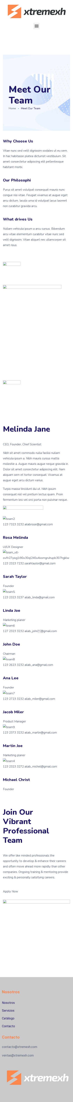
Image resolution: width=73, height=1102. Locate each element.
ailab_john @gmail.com (40, 631)
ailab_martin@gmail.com (40, 733)
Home (12, 108)
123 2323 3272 (13, 766)
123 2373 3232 (13, 733)
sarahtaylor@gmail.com (39, 563)
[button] (36, 26)
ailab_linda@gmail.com (39, 597)
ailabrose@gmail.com (38, 524)
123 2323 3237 (13, 597)
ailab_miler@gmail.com (39, 699)
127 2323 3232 (13, 631)
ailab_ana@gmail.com (38, 665)
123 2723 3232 (13, 699)
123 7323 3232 (13, 524)
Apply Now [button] (10, 891)
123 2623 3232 (13, 665)
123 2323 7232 (13, 563)
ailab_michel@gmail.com (40, 766)
